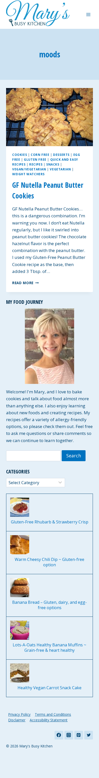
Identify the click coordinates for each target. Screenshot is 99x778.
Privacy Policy (19, 714)
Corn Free (40, 155)
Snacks (52, 164)
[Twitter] (88, 735)
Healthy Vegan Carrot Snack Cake (49, 688)
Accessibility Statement (49, 720)
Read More (25, 282)
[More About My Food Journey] (49, 346)
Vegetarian (60, 169)
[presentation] (49, 117)
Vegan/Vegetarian (29, 169)
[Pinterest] (78, 735)
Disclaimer (16, 720)
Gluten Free (35, 159)
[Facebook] (59, 735)
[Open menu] (88, 14)
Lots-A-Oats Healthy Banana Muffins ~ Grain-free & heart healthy (49, 647)
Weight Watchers (28, 174)
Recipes (35, 164)
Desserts (61, 155)
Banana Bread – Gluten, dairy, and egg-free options (49, 605)
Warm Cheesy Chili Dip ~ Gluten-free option (49, 562)
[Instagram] (68, 735)
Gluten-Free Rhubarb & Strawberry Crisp (49, 522)
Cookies (19, 155)
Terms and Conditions (53, 714)
